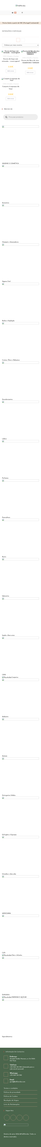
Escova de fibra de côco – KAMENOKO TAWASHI (30, 62)
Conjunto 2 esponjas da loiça (10, 88)
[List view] (23, 40)
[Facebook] (7, 1118)
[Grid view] (18, 40)
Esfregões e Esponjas (13, 56)
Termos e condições (11, 1088)
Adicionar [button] (10, 71)
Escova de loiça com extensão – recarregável (11, 60)
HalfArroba (25, 1134)
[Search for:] (29, 12)
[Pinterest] (19, 1118)
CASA (4, 56)
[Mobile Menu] (22, 12)
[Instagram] (13, 1118)
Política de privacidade (12, 1092)
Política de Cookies (11, 1096)
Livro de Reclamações (12, 1104)
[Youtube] (26, 1118)
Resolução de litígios (11, 1100)
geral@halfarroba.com (17, 1082)
